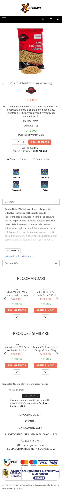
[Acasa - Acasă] (31, 8)
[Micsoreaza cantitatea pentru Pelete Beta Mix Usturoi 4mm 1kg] (14, 142)
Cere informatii (42, 159)
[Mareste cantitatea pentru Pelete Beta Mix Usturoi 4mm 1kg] (23, 142)
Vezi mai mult (13, 250)
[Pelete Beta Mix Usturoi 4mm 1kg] (31, 51)
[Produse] (4, 19)
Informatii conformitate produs (19, 256)
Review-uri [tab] (11, 263)
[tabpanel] (31, 51)
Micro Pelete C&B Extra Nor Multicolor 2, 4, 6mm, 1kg (17, 349)
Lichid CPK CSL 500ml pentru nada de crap (16, 294)
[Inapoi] (2, 84)
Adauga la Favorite (18, 159)
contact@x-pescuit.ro (33, 445)
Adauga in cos (40, 141)
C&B (17, 344)
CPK (17, 289)
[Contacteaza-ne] (43, 19)
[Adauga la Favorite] (16, 316)
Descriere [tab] (9, 201)
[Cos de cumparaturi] (51, 19)
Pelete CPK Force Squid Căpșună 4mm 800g (45, 349)
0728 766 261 (33, 441)
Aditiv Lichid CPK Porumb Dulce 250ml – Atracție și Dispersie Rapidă (45, 294)
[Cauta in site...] (58, 19)
